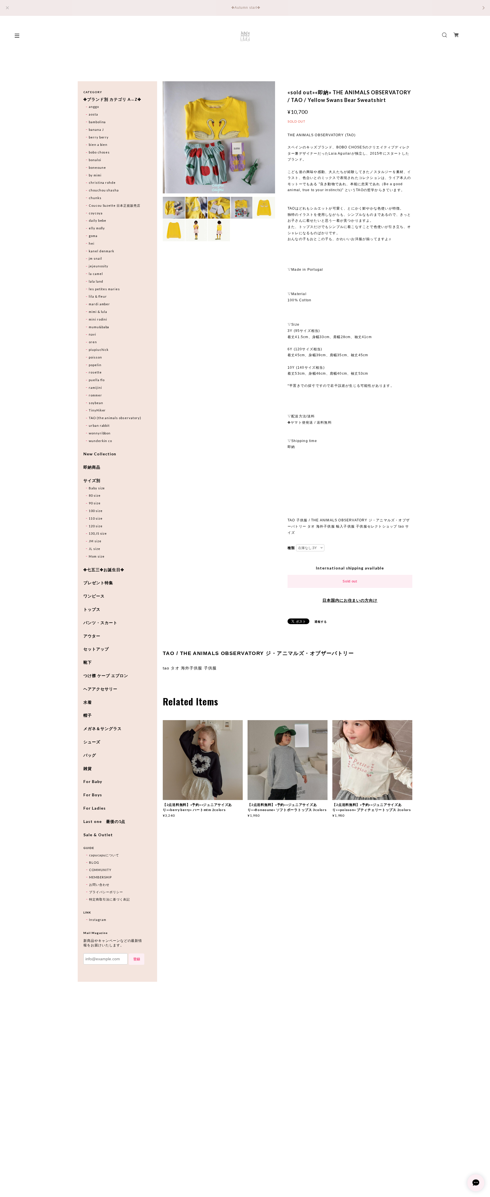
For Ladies (94, 808)
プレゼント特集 (98, 583)
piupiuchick (99, 349)
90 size (95, 503)
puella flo (97, 380)
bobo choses (99, 152)
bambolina (97, 122)
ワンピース (94, 596)
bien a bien (98, 144)
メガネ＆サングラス (102, 728)
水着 (87, 702)
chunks (95, 198)
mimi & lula (98, 311)
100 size (96, 511)
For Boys (92, 795)
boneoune (97, 167)
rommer (95, 395)
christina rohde (102, 182)
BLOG (94, 862)
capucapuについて (104, 855)
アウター (91, 636)
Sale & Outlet (98, 835)
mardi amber (99, 304)
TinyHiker (97, 410)
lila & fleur (98, 296)
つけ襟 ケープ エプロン (105, 675)
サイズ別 (91, 480)
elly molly (97, 228)
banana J (96, 129)
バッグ (89, 755)
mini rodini (98, 319)
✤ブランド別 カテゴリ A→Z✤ (112, 99)
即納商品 (91, 467)
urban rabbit (99, 425)
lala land (96, 281)
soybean (96, 403)
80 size (95, 495)
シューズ (91, 742)
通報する (320, 621)
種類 (291, 548)
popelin (95, 365)
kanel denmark (101, 251)
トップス (91, 609)
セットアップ (96, 649)
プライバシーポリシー (106, 892)
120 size (96, 526)
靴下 (87, 662)
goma (93, 236)
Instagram (97, 919)
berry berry (99, 137)
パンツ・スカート (100, 622)
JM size (95, 541)
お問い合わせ (99, 884)
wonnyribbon (100, 433)
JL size (94, 549)
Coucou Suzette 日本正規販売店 (114, 205)
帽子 (87, 715)
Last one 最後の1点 (104, 821)
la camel (96, 274)
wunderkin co (100, 441)
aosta (93, 114)
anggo (94, 106)
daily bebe (98, 220)
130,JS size (98, 533)
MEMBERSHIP (100, 877)
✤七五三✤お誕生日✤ (103, 569)
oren (93, 342)
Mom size (97, 556)
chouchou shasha (104, 190)
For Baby (92, 781)
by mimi (95, 175)
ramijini (95, 387)
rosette (95, 372)
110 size (96, 518)
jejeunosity (99, 266)
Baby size (97, 488)
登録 (136, 959)
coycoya (96, 213)
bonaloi (95, 160)
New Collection (99, 454)
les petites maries (104, 289)
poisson (95, 357)
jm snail (95, 258)
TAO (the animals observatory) (115, 418)
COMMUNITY (100, 870)
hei (91, 243)
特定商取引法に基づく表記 (109, 899)
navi (92, 334)
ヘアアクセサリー (100, 689)
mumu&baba (99, 327)
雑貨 (87, 768)
